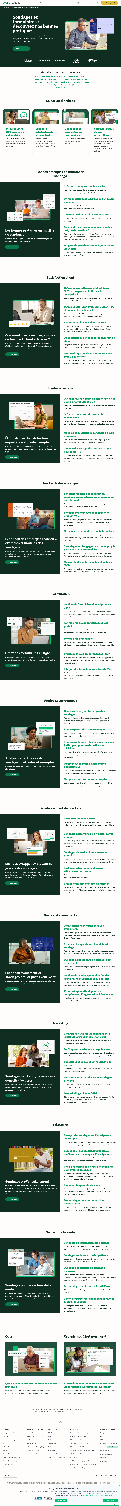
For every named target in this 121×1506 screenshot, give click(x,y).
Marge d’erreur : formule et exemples (85, 779)
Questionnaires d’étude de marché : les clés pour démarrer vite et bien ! (89, 400)
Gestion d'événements (63, 82)
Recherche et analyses (78, 79)
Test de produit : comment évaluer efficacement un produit (84, 869)
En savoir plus (12, 247)
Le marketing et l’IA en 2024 (80, 1093)
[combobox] (10, 1475)
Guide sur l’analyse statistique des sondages (84, 712)
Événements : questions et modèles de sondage (86, 945)
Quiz (70, 85)
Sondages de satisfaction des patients (86, 1242)
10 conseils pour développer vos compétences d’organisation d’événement (89, 992)
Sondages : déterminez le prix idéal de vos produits (88, 835)
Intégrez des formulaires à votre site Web (88, 669)
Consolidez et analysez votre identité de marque (87, 1063)
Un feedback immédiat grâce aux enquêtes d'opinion (89, 200)
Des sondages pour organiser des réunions (73, 132)
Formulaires (64, 79)
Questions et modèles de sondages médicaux (84, 1269)
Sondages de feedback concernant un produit (86, 854)
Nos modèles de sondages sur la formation (89, 531)
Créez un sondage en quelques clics (85, 186)
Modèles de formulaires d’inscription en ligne (87, 606)
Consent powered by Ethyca (109, 1504)
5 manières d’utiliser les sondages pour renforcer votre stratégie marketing (87, 1035)
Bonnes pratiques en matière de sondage (50, 76)
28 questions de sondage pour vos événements (84, 927)
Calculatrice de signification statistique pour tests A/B (87, 450)
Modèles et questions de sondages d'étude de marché (89, 434)
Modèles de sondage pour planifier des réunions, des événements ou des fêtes (86, 977)
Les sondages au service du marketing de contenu (88, 1079)
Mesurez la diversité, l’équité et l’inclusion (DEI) (88, 563)
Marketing (76, 82)
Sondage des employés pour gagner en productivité (86, 514)
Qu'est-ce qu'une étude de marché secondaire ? (84, 416)
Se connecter (95, 3)
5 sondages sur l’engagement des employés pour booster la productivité (89, 548)
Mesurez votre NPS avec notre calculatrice (15, 132)
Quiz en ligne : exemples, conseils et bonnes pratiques (31, 1385)
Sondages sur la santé (59, 85)
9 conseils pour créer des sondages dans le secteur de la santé (89, 1300)
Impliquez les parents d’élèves (82, 1185)
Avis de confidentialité (90, 1495)
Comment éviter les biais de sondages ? (87, 214)
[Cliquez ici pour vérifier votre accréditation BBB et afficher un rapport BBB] (38, 1499)
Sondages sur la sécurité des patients (86, 1255)
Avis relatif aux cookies (105, 1495)
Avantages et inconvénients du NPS (85, 322)
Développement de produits (42, 82)
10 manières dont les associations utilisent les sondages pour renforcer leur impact (89, 1385)
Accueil (6, 8)
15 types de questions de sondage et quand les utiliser (89, 247)
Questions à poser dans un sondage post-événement (88, 961)
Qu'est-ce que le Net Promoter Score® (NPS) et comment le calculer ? (89, 308)
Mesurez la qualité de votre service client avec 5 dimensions (88, 355)
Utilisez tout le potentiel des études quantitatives (85, 765)
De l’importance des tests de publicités (87, 1049)
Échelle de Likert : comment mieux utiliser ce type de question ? (89, 228)
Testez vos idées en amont (79, 818)
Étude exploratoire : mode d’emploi (84, 729)
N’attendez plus (21, 49)
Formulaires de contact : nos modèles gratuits (86, 624)
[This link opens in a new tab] (96, 1475)
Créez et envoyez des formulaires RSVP (87, 653)
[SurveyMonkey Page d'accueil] (12, 3)
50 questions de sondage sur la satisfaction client (89, 339)
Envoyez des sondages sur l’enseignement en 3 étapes (88, 1136)
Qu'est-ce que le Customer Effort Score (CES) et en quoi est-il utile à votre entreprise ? (87, 291)
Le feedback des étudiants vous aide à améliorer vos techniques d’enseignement (89, 1152)
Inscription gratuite (109, 3)
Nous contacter (85, 3)
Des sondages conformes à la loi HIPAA (87, 1286)
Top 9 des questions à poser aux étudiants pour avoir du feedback (88, 1168)
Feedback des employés (49, 79)
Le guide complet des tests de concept (86, 883)
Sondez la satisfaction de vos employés (44, 132)
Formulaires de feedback (78, 638)
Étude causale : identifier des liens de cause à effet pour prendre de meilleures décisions (89, 745)
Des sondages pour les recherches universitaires (84, 1202)
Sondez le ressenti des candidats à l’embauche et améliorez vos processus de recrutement (89, 497)
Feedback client (72, 76)
